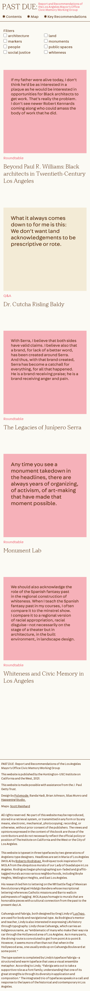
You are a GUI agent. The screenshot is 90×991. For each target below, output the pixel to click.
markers (15, 41)
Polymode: (21, 796)
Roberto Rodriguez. (28, 861)
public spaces (60, 46)
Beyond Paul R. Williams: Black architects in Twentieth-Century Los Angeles (44, 173)
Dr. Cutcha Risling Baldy (33, 304)
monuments (59, 41)
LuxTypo (78, 914)
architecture (18, 35)
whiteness (57, 52)
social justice (19, 52)
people (14, 46)
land (52, 35)
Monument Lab (22, 550)
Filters (8, 30)
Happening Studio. (13, 800)
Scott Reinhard (20, 806)
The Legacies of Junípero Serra (42, 427)
